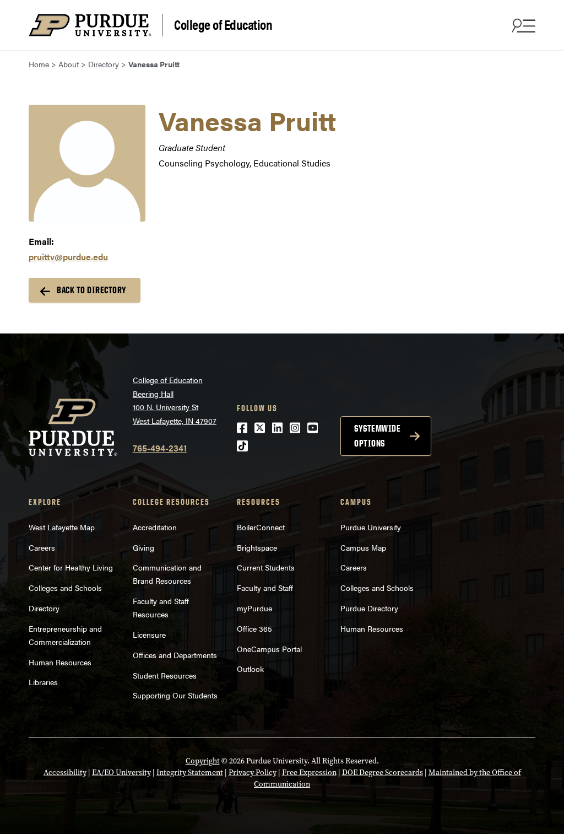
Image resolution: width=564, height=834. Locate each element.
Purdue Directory (369, 608)
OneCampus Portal (269, 648)
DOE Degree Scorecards (382, 772)
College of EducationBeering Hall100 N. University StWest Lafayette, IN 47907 (174, 400)
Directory (44, 608)
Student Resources (165, 675)
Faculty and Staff (265, 587)
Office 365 (254, 628)
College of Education (223, 24)
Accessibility (65, 772)
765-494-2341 (160, 448)
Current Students (266, 567)
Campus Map (363, 547)
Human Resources (60, 662)
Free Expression (309, 772)
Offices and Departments (175, 654)
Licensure (149, 634)
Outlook (250, 668)
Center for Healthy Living (71, 567)
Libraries (43, 681)
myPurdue (254, 608)
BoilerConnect (261, 526)
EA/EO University (121, 772)
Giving (143, 547)
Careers (42, 547)
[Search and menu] (522, 25)
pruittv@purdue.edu (68, 256)
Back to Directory (92, 289)
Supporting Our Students (175, 695)
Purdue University (370, 526)
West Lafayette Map (62, 526)
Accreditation (155, 526)
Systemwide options (377, 436)
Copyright (203, 761)
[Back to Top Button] (510, 826)
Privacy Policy (252, 772)
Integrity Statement (189, 772)
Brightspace (257, 547)
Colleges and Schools (65, 587)
